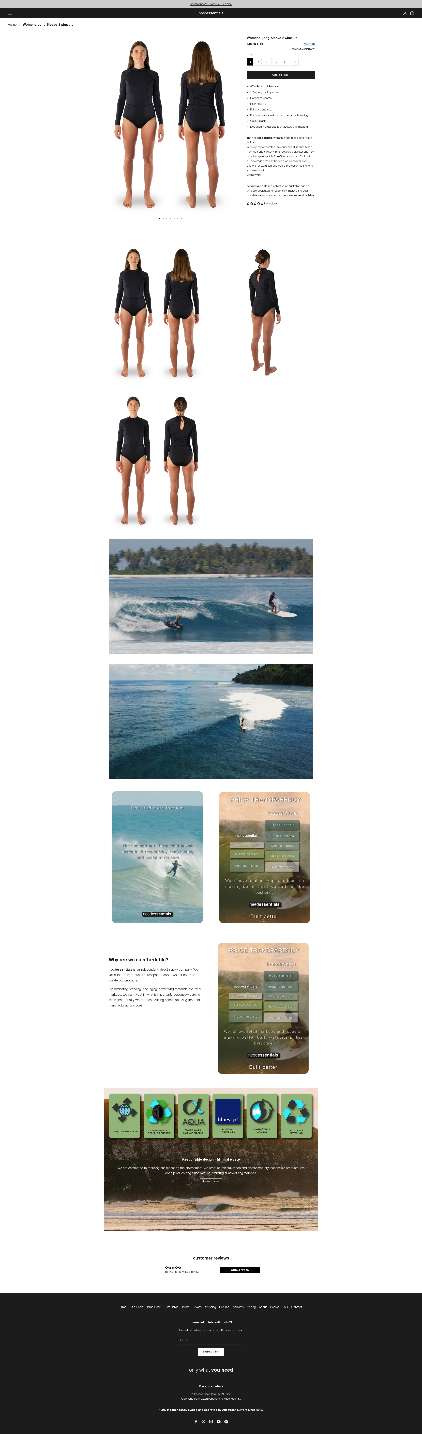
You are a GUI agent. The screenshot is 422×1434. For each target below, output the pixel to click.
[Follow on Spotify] (226, 1422)
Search (274, 1307)
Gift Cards (171, 1307)
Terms (185, 1307)
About (263, 1307)
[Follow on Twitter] (203, 1422)
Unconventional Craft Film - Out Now (211, 3)
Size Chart (136, 1307)
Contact (296, 1307)
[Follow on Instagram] (211, 1422)
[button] (255, 203)
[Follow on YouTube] (218, 1422)
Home (13, 24)
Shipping (210, 1307)
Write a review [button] (240, 1269)
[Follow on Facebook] (196, 1422)
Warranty (238, 1307)
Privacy (197, 1307)
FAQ (285, 1307)
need (212, 1386)
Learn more (211, 1181)
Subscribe (211, 1351)
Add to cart (281, 74)
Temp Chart (154, 1307)
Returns (224, 1307)
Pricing (251, 1307)
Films (123, 1307)
